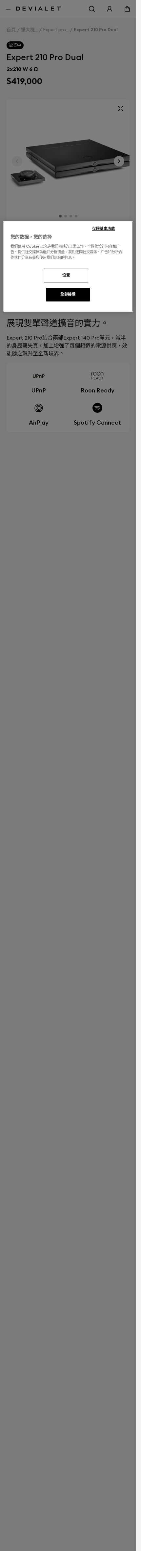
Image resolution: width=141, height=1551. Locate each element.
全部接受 (67, 294)
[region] (67, 266)
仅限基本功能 (103, 228)
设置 (66, 275)
